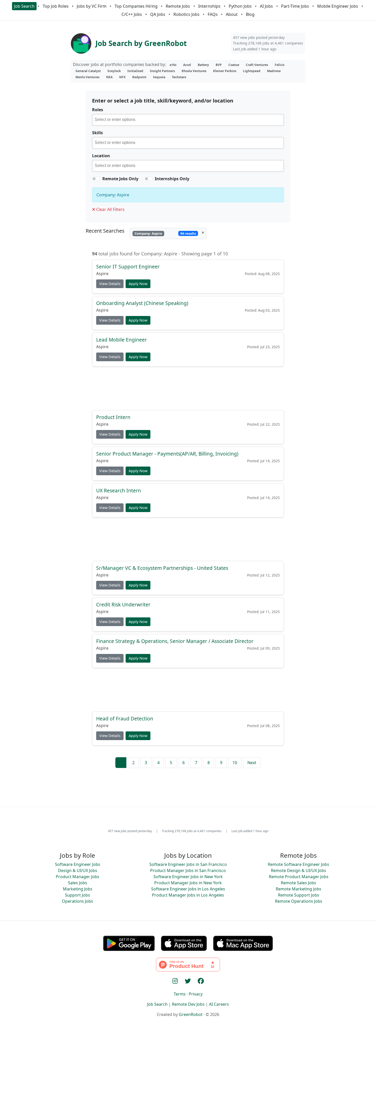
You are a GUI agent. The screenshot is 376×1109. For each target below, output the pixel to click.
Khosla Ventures (194, 71)
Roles (97, 109)
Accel (187, 65)
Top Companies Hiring (136, 6)
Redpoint (139, 77)
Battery (203, 65)
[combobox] (188, 120)
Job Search (24, 6)
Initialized (135, 71)
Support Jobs (77, 895)
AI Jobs (266, 6)
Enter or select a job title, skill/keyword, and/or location (162, 100)
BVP (219, 65)
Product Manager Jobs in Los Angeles (188, 895)
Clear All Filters (110, 209)
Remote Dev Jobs (188, 1004)
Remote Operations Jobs (298, 901)
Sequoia (159, 77)
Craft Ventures (257, 65)
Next (251, 762)
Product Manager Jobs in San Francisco (188, 870)
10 (235, 762)
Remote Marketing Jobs (298, 889)
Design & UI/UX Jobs (77, 870)
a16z (173, 65)
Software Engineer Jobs (77, 864)
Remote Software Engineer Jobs (298, 864)
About (232, 14)
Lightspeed (251, 71)
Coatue (233, 65)
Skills (97, 132)
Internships (209, 6)
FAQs (213, 14)
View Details (109, 283)
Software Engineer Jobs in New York (188, 876)
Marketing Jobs (77, 889)
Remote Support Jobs (298, 895)
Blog (250, 14)
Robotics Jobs (186, 14)
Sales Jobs (77, 883)
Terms (180, 994)
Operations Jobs (77, 901)
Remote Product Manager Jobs (298, 876)
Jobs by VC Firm (91, 6)
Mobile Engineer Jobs (337, 6)
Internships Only (172, 179)
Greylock (114, 71)
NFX (122, 77)
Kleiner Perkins (224, 71)
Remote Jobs (178, 6)
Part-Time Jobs (295, 6)
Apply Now (138, 283)
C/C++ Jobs (131, 14)
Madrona (274, 71)
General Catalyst (88, 71)
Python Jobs (240, 6)
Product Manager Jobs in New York (188, 883)
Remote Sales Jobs (298, 883)
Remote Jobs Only (120, 179)
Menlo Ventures (87, 77)
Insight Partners (162, 71)
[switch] (96, 179)
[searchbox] (189, 120)
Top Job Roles (56, 6)
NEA (109, 77)
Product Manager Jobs (77, 876)
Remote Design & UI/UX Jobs (298, 870)
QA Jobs (157, 14)
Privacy (196, 994)
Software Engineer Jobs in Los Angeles (188, 889)
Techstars (179, 77)
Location (101, 156)
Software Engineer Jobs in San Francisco (188, 864)
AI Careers (219, 1004)
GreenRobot (191, 1014)
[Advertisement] (188, 388)
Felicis (279, 65)
